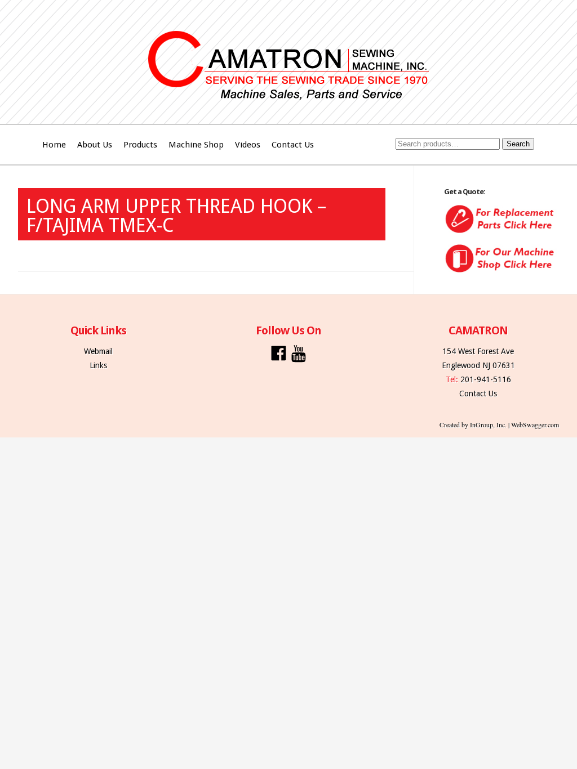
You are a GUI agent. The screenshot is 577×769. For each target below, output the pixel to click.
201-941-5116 (485, 379)
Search (518, 144)
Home (54, 145)
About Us (94, 145)
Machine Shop (196, 145)
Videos (247, 145)
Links (98, 365)
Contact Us (293, 145)
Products (140, 145)
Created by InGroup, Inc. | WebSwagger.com (499, 424)
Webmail (98, 351)
